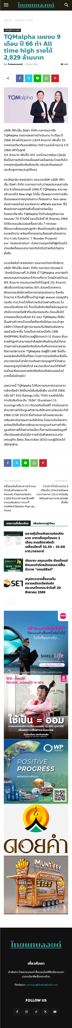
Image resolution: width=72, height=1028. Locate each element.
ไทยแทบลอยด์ (15, 64)
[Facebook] (20, 78)
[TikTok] (36, 1012)
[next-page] (12, 602)
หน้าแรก (8, 20)
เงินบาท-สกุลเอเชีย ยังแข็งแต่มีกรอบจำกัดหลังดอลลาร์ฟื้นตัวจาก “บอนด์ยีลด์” (46, 565)
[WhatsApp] (46, 78)
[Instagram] (26, 1012)
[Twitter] (28, 78)
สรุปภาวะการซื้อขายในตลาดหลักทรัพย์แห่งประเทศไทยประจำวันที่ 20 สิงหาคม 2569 (43, 585)
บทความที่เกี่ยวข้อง (17, 523)
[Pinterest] (55, 78)
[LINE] (37, 78)
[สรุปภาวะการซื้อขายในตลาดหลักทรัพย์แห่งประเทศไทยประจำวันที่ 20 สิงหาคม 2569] (13, 583)
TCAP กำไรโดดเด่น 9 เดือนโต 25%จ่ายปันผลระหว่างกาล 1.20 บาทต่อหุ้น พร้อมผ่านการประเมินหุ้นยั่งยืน (52, 494)
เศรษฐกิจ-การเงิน (24, 20)
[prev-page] (6, 602)
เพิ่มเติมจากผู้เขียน (44, 523)
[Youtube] (55, 1012)
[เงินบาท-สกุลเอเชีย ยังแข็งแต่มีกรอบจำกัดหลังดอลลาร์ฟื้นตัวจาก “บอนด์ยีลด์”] (13, 565)
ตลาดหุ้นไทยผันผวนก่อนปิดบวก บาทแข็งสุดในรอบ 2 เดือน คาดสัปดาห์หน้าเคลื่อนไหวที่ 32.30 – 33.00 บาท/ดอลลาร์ (45, 542)
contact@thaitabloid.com (42, 985)
